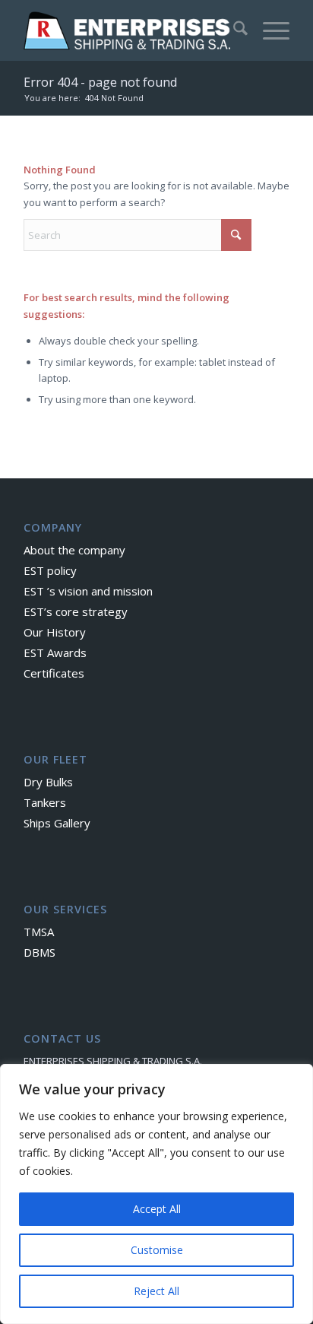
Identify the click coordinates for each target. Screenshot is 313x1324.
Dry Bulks (48, 781)
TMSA (39, 931)
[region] (156, 1194)
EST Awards (55, 652)
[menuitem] (233, 30)
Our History (55, 632)
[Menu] (268, 30)
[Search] (233, 30)
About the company (74, 549)
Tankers (45, 802)
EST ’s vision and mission (88, 590)
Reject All (156, 1291)
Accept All (157, 1209)
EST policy (50, 570)
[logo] (130, 30)
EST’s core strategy (76, 611)
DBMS (39, 952)
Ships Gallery (57, 822)
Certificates (54, 673)
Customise (157, 1250)
